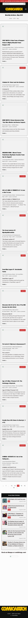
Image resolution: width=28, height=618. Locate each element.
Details (4, 61)
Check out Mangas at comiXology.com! (13, 552)
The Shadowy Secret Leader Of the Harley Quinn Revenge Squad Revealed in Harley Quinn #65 (16, 523)
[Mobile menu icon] (26, 9)
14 (18, 485)
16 (24, 485)
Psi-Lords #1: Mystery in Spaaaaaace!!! (14, 344)
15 (21, 485)
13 (15, 485)
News (12, 47)
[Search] (24, 4)
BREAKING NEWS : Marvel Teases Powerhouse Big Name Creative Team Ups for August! (13, 155)
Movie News (5, 125)
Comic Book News (6, 47)
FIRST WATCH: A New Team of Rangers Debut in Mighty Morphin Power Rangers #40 (13, 43)
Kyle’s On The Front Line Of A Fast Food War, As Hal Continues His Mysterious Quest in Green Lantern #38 (16, 533)
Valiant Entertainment (17, 346)
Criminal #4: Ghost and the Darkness (13, 82)
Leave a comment (13, 49)
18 (13, 487)
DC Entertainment (16, 235)
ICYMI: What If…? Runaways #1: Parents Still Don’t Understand (15, 514)
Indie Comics (15, 309)
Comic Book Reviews (7, 85)
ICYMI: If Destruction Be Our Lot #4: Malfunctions (16, 506)
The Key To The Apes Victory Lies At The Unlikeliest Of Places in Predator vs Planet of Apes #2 (16, 544)
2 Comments (19, 236)
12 (11, 485)
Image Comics (15, 85)
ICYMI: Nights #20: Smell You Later (16, 499)
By (19, 47)
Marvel (13, 195)
